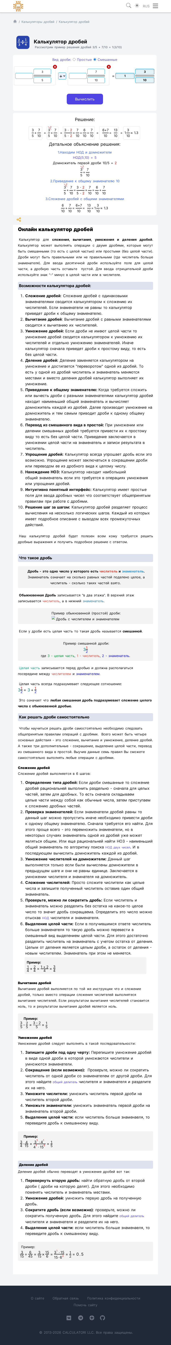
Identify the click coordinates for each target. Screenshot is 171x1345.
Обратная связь (66, 1298)
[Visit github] (102, 1319)
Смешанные (106, 59)
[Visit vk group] (69, 1319)
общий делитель (65, 1082)
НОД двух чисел (117, 847)
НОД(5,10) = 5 (85, 157)
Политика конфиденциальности (113, 1298)
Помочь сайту (85, 1305)
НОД (45, 918)
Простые (83, 59)
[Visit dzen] (91, 1318)
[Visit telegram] (80, 1318)
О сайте (37, 1298)
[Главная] (15, 22)
